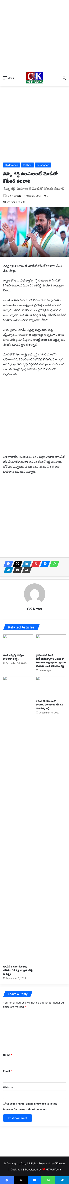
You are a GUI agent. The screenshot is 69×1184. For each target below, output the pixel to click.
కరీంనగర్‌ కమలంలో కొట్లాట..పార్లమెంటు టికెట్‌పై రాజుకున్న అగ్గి (49, 704)
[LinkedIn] (26, 564)
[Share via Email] (16, 570)
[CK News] (34, 77)
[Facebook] (7, 564)
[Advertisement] (34, 34)
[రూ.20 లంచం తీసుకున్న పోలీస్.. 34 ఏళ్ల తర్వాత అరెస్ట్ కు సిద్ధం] (18, 819)
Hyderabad (11, 165)
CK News (13, 195)
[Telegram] (7, 570)
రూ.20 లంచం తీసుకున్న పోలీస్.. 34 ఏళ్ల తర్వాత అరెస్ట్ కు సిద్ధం (18, 970)
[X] (16, 564)
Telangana (43, 165)
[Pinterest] (35, 564)
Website (8, 1087)
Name (7, 1054)
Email (7, 1071)
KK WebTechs (54, 1169)
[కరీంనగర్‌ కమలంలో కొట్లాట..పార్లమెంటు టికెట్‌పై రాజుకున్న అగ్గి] (51, 686)
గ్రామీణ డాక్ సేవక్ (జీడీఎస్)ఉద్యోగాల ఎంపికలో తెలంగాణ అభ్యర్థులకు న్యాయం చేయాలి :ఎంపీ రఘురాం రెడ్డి (51, 660)
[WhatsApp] (53, 564)
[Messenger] (44, 564)
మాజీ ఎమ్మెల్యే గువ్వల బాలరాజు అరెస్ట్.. (13, 656)
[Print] (26, 570)
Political (27, 165)
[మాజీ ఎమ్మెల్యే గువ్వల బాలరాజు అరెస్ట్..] (18, 642)
